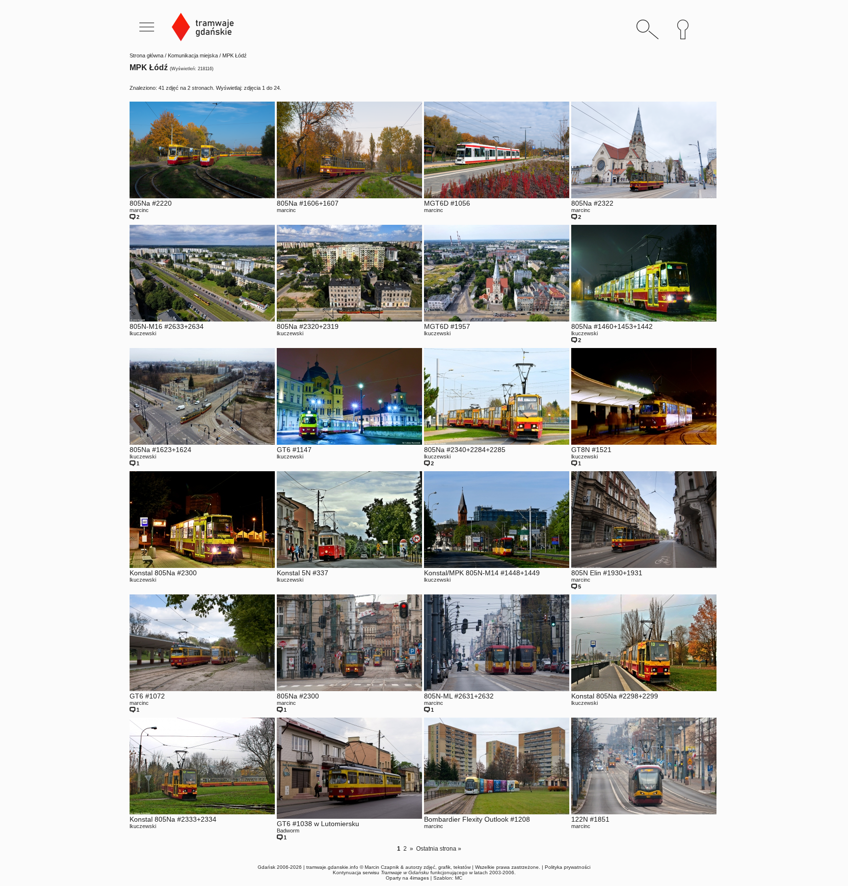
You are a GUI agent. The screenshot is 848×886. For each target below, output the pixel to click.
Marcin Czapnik (382, 867)
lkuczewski (143, 333)
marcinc (139, 210)
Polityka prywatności (567, 867)
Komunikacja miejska (193, 55)
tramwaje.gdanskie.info (332, 867)
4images (419, 878)
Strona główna (146, 55)
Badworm (288, 830)
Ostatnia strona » (438, 848)
